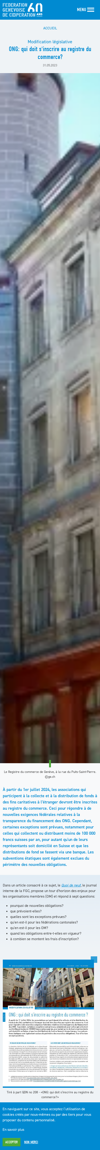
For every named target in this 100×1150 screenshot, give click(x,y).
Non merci (31, 1142)
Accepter (11, 1142)
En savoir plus (13, 1129)
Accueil (50, 28)
